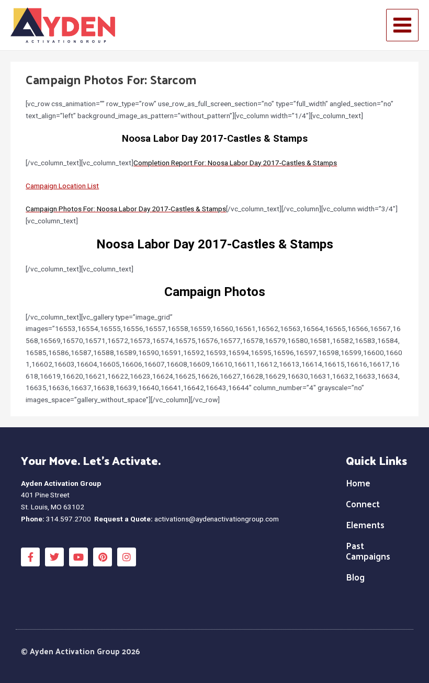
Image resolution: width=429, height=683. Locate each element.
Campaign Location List (62, 185)
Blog (355, 577)
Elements (365, 524)
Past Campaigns (368, 550)
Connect (363, 503)
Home (358, 482)
